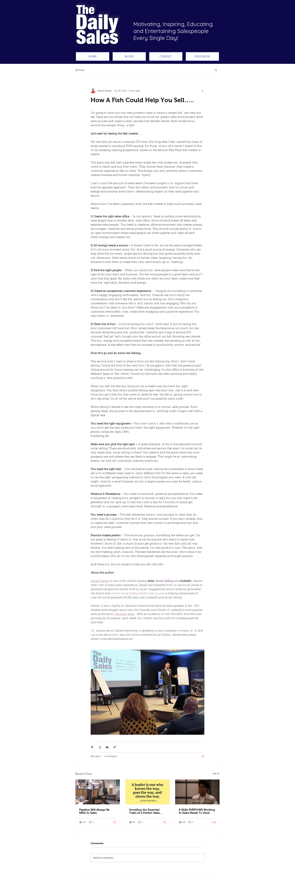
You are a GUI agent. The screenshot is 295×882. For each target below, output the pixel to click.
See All (216, 774)
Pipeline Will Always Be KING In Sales (94, 811)
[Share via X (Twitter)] (99, 747)
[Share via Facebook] (92, 747)
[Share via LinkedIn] (107, 747)
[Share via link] (114, 747)
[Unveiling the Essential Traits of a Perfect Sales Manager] (147, 792)
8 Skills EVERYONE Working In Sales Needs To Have (197, 811)
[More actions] (202, 91)
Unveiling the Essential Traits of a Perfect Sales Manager (144, 811)
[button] (215, 70)
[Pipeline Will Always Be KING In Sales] (97, 792)
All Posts (80, 70)
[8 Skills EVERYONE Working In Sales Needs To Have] (197, 792)
